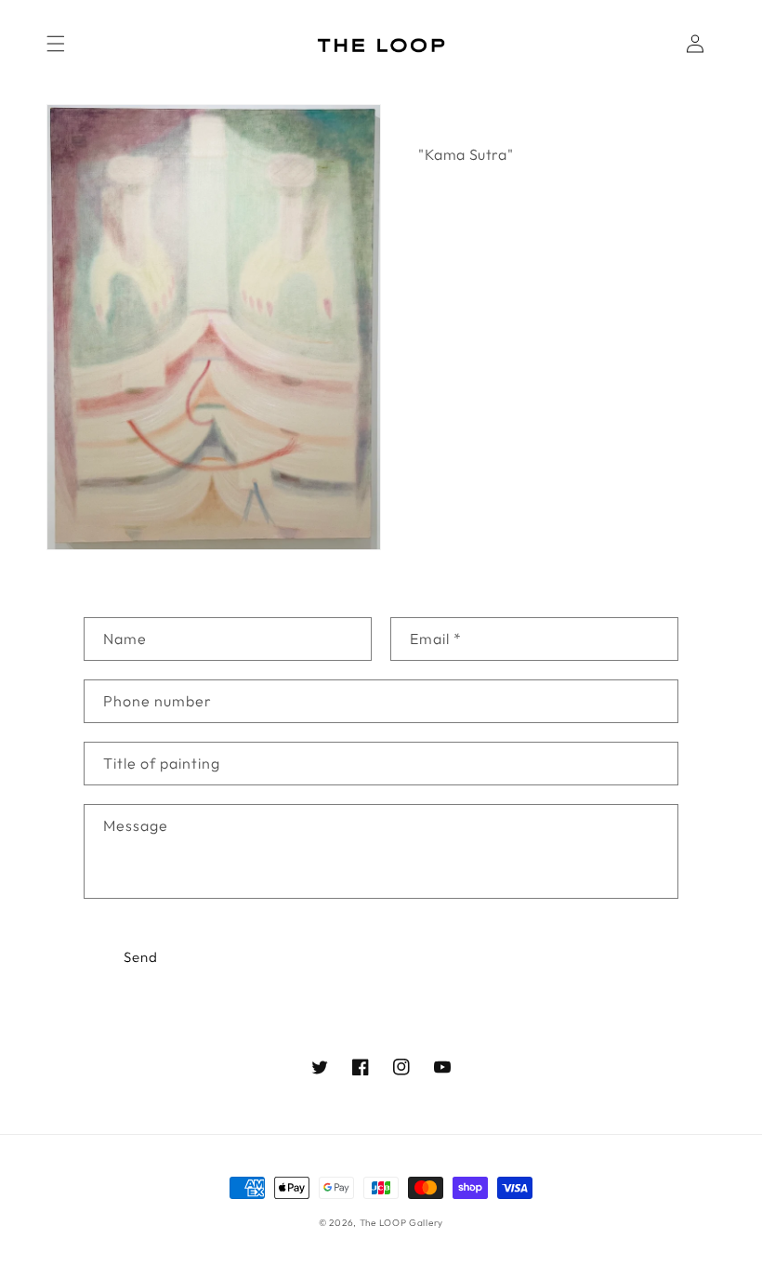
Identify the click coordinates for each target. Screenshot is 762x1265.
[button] (55, 43)
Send (141, 957)
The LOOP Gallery (401, 1223)
